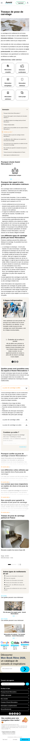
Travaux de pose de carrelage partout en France (14, 152)
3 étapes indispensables (9, 124)
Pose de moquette (10, 578)
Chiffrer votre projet (6, 695)
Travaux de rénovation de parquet (14, 576)
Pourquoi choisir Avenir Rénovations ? (12, 113)
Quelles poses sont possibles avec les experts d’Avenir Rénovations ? (16, 128)
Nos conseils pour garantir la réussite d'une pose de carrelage (15, 148)
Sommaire (5, 109)
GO (27, 683)
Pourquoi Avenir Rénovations (8, 691)
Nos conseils (4, 698)
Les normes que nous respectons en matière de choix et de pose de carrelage (15, 144)
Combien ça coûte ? (8, 132)
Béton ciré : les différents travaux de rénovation (14, 585)
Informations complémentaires (9, 705)
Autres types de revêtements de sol (11, 155)
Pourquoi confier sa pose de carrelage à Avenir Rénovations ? (14, 135)
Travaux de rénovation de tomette (14, 580)
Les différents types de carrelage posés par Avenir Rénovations (15, 121)
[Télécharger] (25, 669)
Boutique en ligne (5, 688)
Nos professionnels (6, 709)
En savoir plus (23, 446)
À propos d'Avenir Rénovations (9, 702)
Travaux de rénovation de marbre (14, 582)
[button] (20, 564)
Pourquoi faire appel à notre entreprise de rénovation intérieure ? (15, 117)
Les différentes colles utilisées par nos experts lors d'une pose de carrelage (15, 140)
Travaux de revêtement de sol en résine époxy (15, 589)
